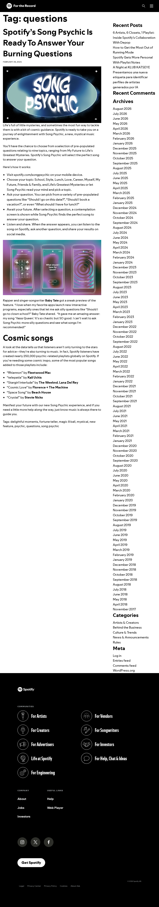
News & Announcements (131, 637)
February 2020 (123, 495)
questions (33, 426)
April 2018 (120, 604)
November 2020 (125, 450)
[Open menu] (151, 6)
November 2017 (124, 609)
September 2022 (125, 341)
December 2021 (124, 386)
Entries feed (121, 660)
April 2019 (120, 545)
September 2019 (125, 520)
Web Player (55, 808)
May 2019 (120, 540)
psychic (20, 426)
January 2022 (122, 381)
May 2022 (120, 361)
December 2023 (124, 267)
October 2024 (123, 218)
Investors (23, 816)
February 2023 (123, 317)
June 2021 (120, 416)
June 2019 (120, 535)
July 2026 (120, 114)
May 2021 (120, 421)
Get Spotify (33, 862)
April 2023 (120, 307)
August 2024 (122, 227)
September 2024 (125, 223)
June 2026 (120, 118)
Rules (117, 642)
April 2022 (120, 366)
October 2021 (122, 396)
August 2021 (122, 406)
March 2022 (121, 371)
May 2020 (120, 480)
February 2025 (123, 198)
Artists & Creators (126, 622)
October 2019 (123, 515)
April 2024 (120, 247)
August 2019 (122, 525)
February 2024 (123, 257)
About (21, 799)
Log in (117, 656)
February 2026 (123, 138)
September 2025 (125, 163)
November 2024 (125, 213)
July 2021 (119, 411)
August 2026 (122, 109)
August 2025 (122, 168)
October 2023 (123, 277)
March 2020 (121, 490)
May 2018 (120, 599)
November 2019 (124, 510)
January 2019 (122, 559)
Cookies (63, 886)
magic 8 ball (67, 422)
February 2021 (123, 436)
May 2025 (120, 183)
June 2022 (120, 356)
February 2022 (123, 376)
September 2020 (125, 460)
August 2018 (122, 584)
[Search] (143, 6)
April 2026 (120, 128)
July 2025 (120, 173)
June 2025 (120, 178)
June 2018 (120, 594)
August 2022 (122, 346)
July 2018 (119, 589)
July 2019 (119, 530)
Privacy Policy (50, 886)
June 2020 (120, 475)
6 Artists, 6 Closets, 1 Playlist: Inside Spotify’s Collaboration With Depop (134, 37)
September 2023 (125, 282)
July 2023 (120, 292)
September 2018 (125, 579)
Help (50, 799)
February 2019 (123, 555)
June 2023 (120, 297)
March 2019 (121, 550)
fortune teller (48, 422)
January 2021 (122, 441)
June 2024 (120, 237)
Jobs (20, 808)
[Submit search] (153, 14)
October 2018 (123, 574)
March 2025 (121, 193)
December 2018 (124, 565)
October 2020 (123, 456)
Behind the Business (127, 627)
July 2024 (120, 232)
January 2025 (123, 203)
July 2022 (120, 351)
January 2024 (123, 262)
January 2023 (122, 322)
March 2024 (121, 252)
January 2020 (123, 500)
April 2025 (120, 188)
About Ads (75, 886)
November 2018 (124, 569)
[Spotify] (21, 6)
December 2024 (125, 208)
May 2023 (120, 302)
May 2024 (120, 242)
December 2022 (124, 327)
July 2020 (120, 470)
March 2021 (121, 431)
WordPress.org (124, 670)
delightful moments (24, 422)
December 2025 (125, 148)
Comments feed (124, 665)
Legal (21, 886)
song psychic (50, 426)
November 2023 (125, 272)
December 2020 (125, 446)
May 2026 (120, 123)
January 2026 (123, 143)
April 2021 (120, 426)
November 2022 (125, 332)
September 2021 (125, 401)
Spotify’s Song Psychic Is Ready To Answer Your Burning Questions (48, 43)
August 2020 (122, 465)
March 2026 (121, 133)
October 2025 (123, 158)
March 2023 (121, 312)
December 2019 (124, 505)
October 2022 (123, 336)
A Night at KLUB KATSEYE (131, 67)
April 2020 (120, 485)
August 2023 (122, 287)
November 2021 (124, 391)
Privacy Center (34, 886)
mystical (82, 422)
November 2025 (125, 153)
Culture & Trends (125, 632)
